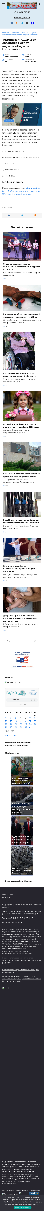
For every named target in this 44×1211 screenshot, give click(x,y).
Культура (9, 121)
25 (35, 724)
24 (30, 724)
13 (11, 721)
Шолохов (7, 208)
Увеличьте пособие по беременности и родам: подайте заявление (20, 569)
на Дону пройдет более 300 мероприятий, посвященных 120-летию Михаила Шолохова (21, 191)
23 (26, 724)
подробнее (14, 1200)
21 (16, 724)
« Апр (7, 735)
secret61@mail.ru (22, 18)
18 (35, 721)
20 (11, 724)
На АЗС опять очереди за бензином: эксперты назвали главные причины (21, 521)
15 (21, 721)
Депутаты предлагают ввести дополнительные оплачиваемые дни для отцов (20, 618)
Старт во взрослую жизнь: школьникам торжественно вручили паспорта (22, 266)
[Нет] (41, 1203)
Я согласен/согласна (22, 1208)
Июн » (14, 735)
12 (6, 721)
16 (25, 721)
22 (21, 724)
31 (30, 727)
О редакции (7, 894)
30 (26, 727)
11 (35, 718)
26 (6, 727)
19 (6, 724)
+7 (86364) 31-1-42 (22, 12)
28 (16, 727)
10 (30, 718)
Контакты (6, 897)
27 (11, 727)
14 (16, 721)
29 (21, 727)
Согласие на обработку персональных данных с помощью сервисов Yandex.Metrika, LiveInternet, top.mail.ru (21, 978)
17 (30, 721)
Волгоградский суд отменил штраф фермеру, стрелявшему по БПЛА (21, 315)
